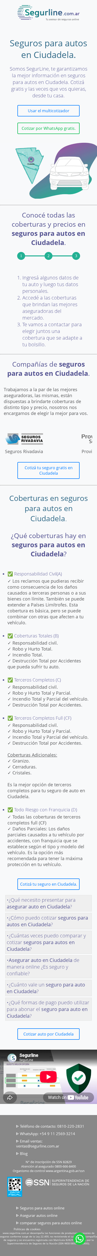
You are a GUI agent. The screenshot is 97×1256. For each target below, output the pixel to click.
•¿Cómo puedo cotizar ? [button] (47, 921)
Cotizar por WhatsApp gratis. (49, 128)
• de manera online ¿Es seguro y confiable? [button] (43, 967)
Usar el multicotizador (48, 110)
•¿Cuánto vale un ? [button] (46, 988)
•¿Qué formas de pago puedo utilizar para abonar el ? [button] (48, 1009)
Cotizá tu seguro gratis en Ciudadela (49, 470)
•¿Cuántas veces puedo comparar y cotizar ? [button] (46, 942)
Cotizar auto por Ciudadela (48, 1034)
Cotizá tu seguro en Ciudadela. (48, 884)
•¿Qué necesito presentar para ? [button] (41, 903)
